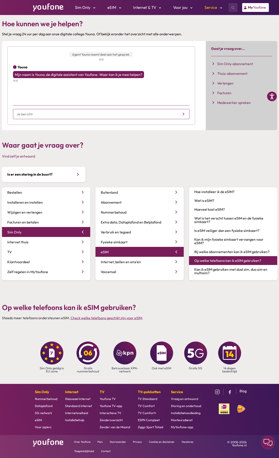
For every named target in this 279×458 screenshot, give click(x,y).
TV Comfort (146, 406)
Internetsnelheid (76, 413)
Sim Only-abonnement (235, 64)
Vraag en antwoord (184, 399)
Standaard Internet (78, 406)
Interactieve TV (110, 413)
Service (177, 392)
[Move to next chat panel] (268, 442)
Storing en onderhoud (186, 406)
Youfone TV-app (111, 406)
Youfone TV (108, 399)
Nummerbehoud (46, 399)
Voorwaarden (118, 441)
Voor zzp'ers (43, 427)
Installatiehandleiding (185, 413)
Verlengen (225, 83)
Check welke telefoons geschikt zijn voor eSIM (106, 318)
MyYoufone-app (182, 427)
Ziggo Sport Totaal (150, 427)
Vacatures (187, 441)
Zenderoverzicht (111, 420)
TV (102, 392)
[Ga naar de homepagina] (48, 7)
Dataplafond (43, 406)
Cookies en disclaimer (161, 441)
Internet (71, 392)
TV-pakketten (149, 392)
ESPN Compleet (149, 420)
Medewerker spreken (234, 102)
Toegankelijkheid (84, 451)
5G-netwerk (43, 413)
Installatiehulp (74, 420)
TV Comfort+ (147, 413)
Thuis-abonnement (232, 73)
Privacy (137, 441)
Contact (105, 451)
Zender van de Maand (115, 427)
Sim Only (42, 392)
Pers (100, 441)
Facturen (224, 93)
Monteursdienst (182, 420)
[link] (255, 7)
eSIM (38, 420)
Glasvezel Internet (77, 399)
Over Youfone (82, 441)
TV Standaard (147, 399)
